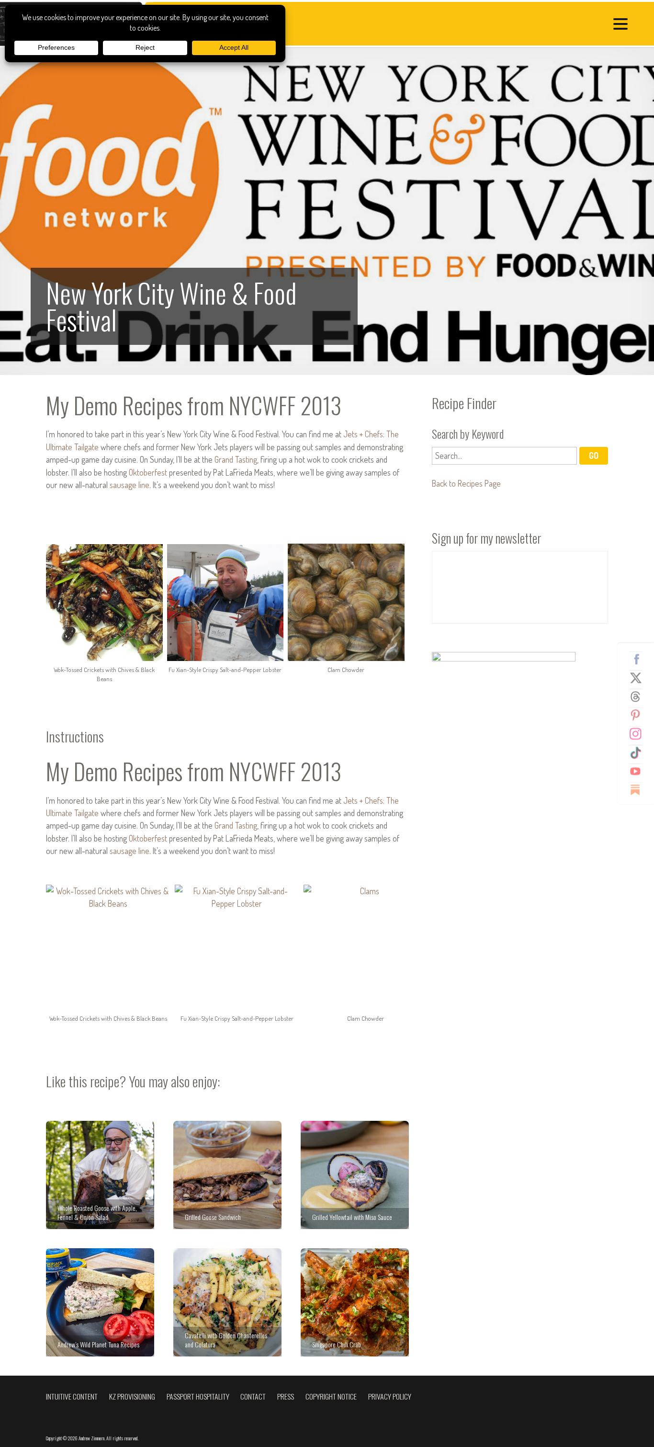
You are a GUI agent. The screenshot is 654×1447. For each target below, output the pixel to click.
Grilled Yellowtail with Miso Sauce (355, 1175)
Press (285, 1396)
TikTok (639, 752)
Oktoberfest (148, 472)
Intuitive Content (72, 1396)
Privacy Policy (389, 1396)
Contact (253, 1396)
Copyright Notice (331, 1396)
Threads (639, 696)
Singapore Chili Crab (355, 1302)
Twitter (639, 677)
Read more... (327, 211)
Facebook (639, 659)
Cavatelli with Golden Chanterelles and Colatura (227, 1302)
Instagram (639, 733)
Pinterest (639, 715)
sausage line (129, 484)
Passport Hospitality (198, 1396)
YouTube (639, 771)
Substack (639, 790)
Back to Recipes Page (466, 483)
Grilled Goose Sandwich (227, 1175)
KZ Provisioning (132, 1396)
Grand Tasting (235, 459)
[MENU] (622, 25)
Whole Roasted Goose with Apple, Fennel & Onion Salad (100, 1175)
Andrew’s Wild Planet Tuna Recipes (100, 1302)
